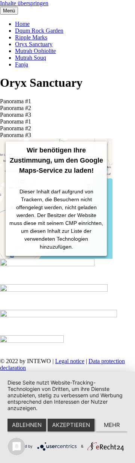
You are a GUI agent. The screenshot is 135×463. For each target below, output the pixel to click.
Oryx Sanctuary (33, 44)
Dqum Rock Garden (39, 30)
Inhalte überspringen (24, 3)
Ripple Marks (31, 37)
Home (22, 24)
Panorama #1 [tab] (15, 101)
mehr (112, 424)
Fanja (21, 64)
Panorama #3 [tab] (15, 115)
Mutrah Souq (30, 57)
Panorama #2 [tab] (15, 108)
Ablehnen (27, 424)
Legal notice (69, 361)
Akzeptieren (71, 424)
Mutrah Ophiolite (35, 51)
